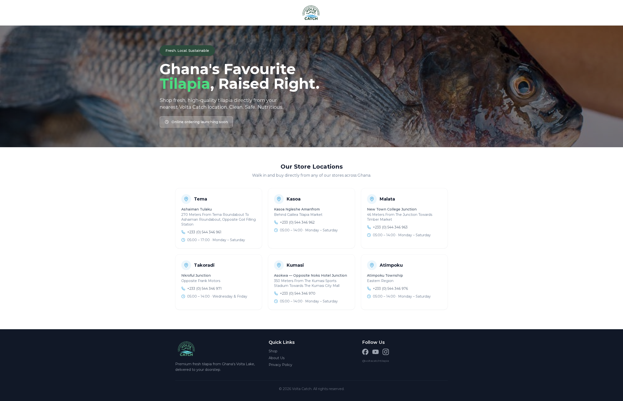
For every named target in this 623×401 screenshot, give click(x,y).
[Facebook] (365, 352)
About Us (276, 358)
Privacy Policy (280, 365)
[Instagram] (386, 352)
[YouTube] (375, 352)
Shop (273, 351)
